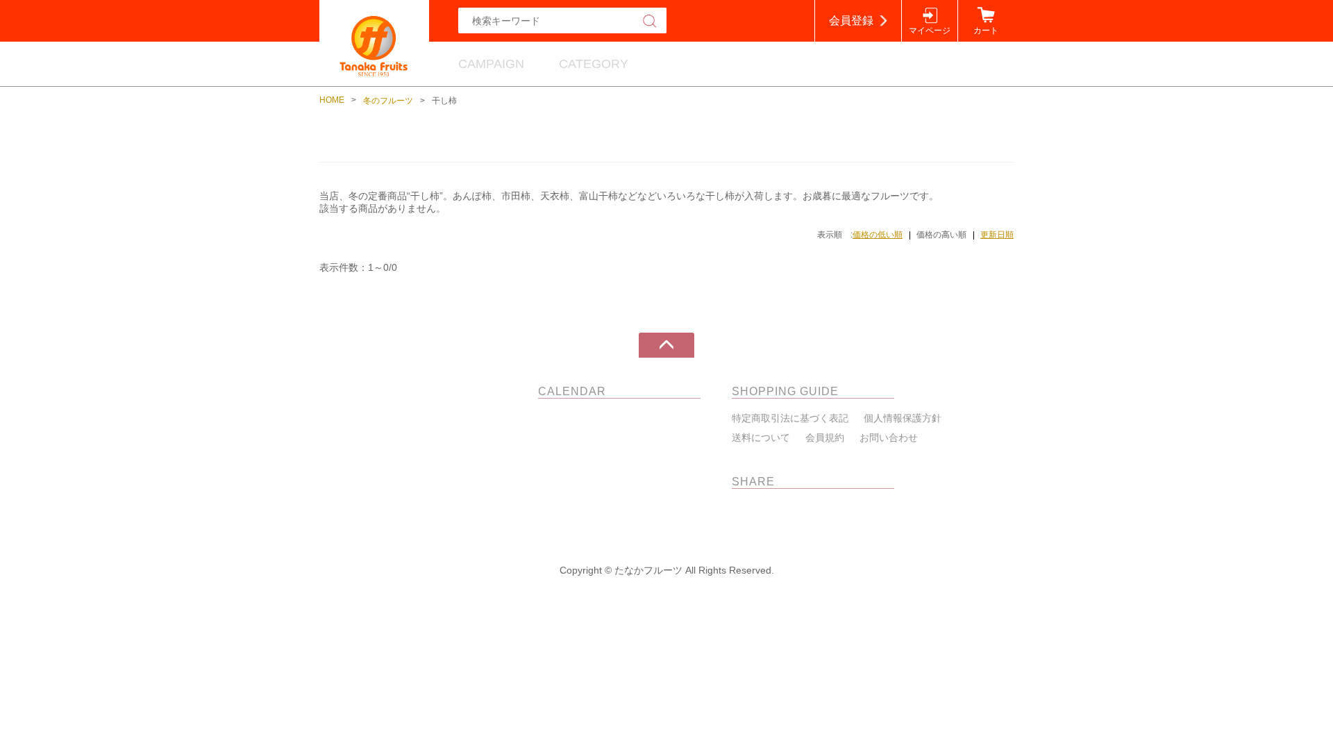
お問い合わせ (889, 437)
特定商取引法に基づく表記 (790, 418)
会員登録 (851, 20)
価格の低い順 (878, 235)
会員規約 (824, 437)
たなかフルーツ (428, 391)
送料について (761, 437)
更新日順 (997, 235)
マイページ (929, 30)
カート (985, 30)
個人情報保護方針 (902, 418)
